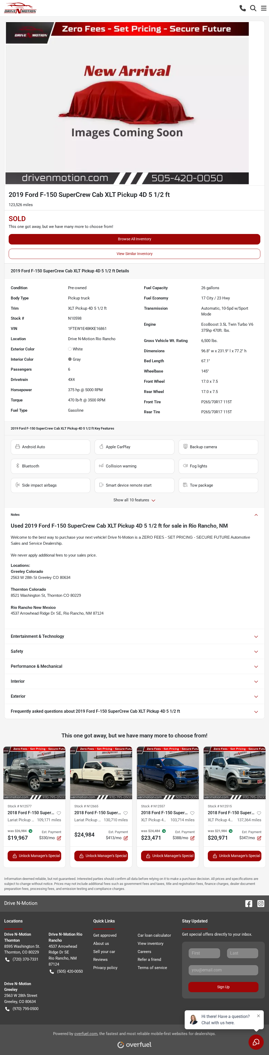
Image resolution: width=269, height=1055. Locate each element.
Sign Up (223, 987)
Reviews (100, 959)
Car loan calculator (154, 935)
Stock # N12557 (153, 806)
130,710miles (116, 820)
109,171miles (49, 820)
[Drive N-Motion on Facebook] (247, 903)
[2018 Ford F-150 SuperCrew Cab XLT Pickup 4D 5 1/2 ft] (168, 773)
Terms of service (152, 967)
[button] (242, 8)
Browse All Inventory (134, 239)
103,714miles (182, 820)
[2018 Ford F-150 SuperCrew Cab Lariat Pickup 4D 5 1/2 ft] (34, 773)
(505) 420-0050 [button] (70, 971)
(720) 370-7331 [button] (25, 959)
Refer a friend (149, 959)
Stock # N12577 (20, 806)
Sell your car (104, 951)
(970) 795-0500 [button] (25, 1008)
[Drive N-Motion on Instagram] (259, 903)
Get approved (104, 935)
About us (101, 943)
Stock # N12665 (86, 806)
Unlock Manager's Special (39, 856)
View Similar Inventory (135, 254)
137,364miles (249, 820)
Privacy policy (105, 967)
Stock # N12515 (220, 806)
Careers (144, 951)
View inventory (150, 943)
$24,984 (84, 835)
